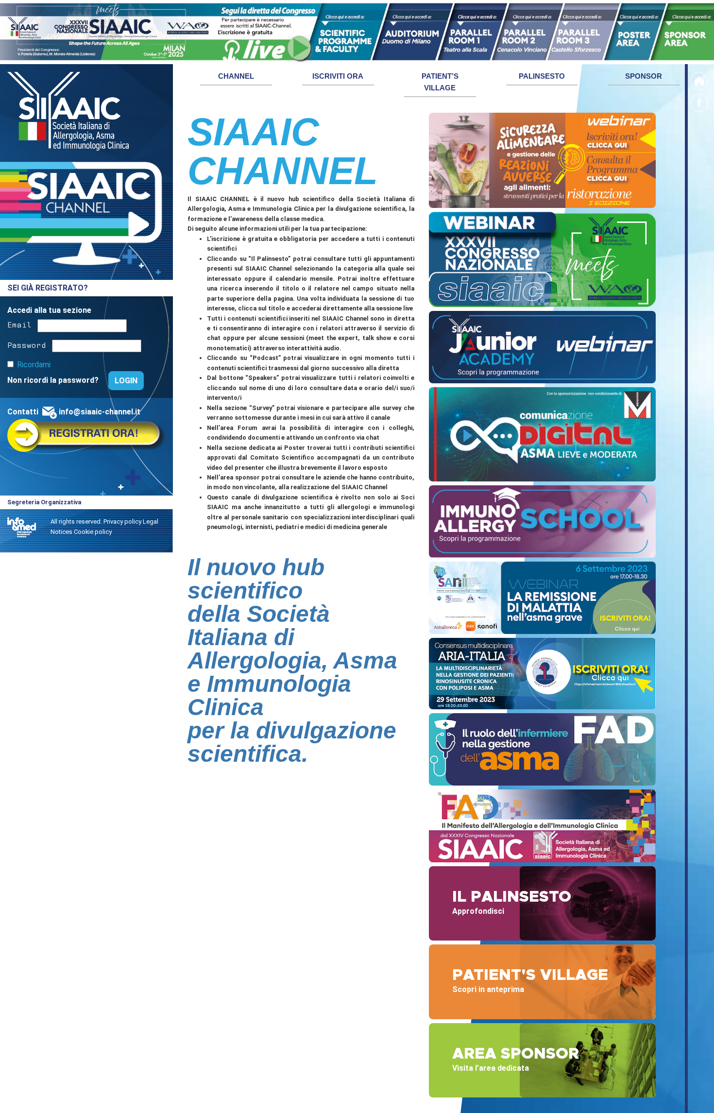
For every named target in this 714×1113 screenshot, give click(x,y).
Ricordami (34, 365)
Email (19, 324)
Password (26, 344)
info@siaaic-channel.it (99, 412)
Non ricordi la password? (54, 380)
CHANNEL (236, 76)
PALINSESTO (542, 76)
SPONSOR (643, 76)
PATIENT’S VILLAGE (440, 82)
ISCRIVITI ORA (337, 76)
